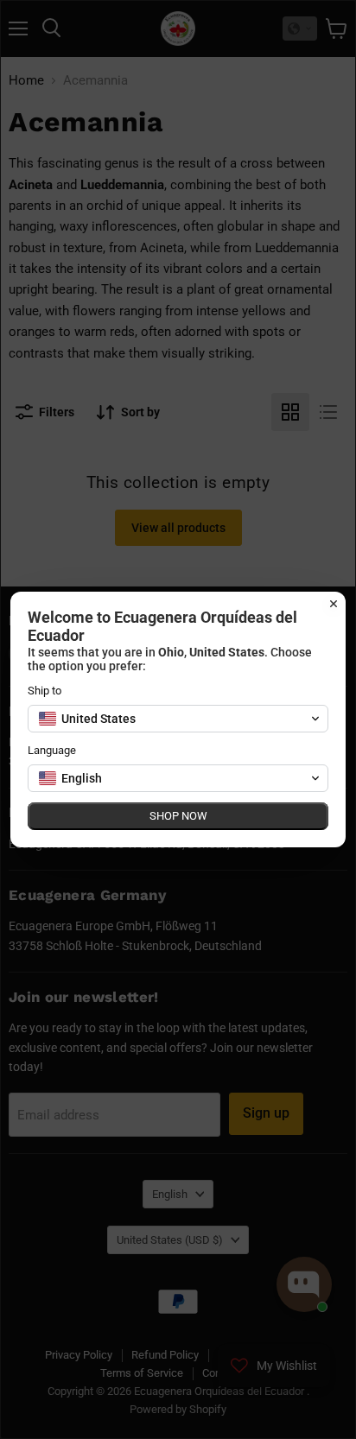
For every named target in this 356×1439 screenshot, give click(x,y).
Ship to (44, 690)
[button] (178, 718)
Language (52, 750)
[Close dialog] (333, 603)
